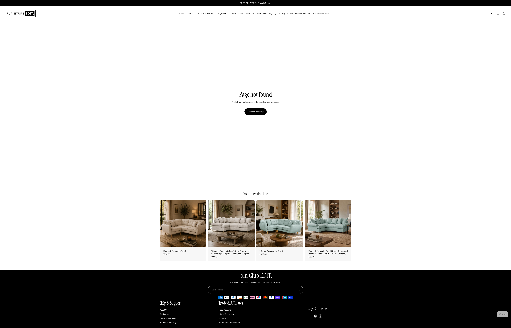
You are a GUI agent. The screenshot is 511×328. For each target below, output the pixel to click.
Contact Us (164, 314)
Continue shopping (255, 111)
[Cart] (504, 14)
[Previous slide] (3, 3)
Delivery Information (168, 318)
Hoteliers (222, 318)
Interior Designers (226, 314)
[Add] (202, 242)
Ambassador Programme (229, 322)
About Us (164, 310)
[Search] (492, 14)
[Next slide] (508, 3)
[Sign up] (299, 290)
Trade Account (225, 310)
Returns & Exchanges (169, 322)
